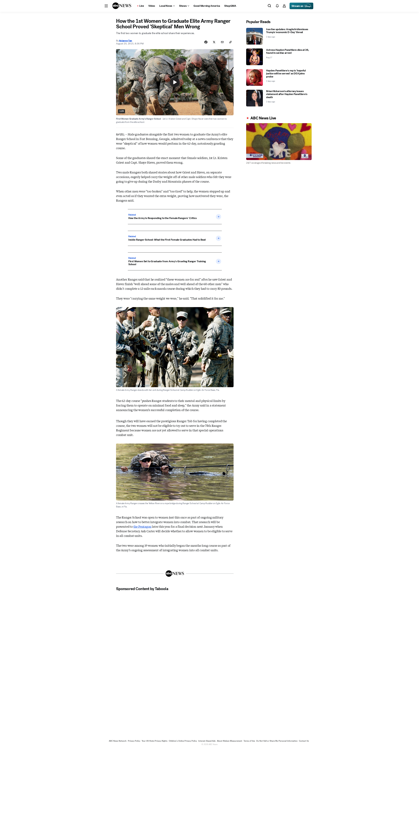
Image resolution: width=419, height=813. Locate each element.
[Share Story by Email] (222, 42)
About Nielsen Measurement (229, 741)
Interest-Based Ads (207, 741)
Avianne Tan (125, 40)
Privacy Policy (134, 741)
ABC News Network (118, 741)
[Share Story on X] (214, 42)
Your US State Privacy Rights (154, 741)
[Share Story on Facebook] (206, 42)
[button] (106, 6)
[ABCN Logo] (121, 5)
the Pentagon (142, 526)
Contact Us (304, 741)
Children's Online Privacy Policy (183, 741)
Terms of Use (249, 741)
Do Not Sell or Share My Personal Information (277, 741)
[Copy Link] (230, 42)
